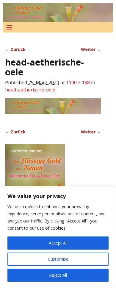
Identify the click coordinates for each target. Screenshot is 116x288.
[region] (58, 237)
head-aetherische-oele (30, 89)
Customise (58, 259)
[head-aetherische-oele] (53, 110)
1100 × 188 (78, 82)
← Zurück (15, 49)
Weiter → (91, 49)
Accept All (58, 243)
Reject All (58, 275)
